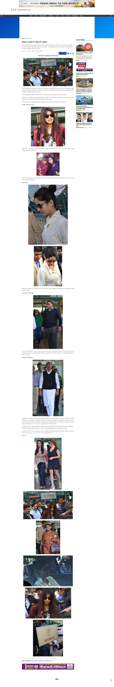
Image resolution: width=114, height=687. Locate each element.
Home (23, 38)
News (31, 15)
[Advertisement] (57, 26)
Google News (48, 660)
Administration (43, 15)
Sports (57, 15)
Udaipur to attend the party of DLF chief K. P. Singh (33, 432)
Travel (35, 15)
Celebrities (30, 38)
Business (68, 15)
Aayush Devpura (27, 51)
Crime (62, 15)
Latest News (80, 40)
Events (81, 15)
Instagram (40, 660)
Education (51, 15)
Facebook (35, 660)
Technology (75, 15)
